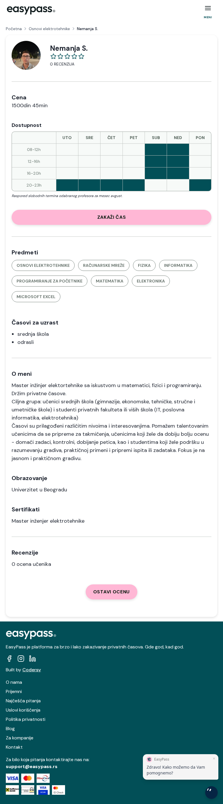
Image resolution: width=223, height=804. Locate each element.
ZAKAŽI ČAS (111, 217)
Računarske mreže (104, 265)
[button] (208, 8)
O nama (14, 682)
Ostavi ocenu (111, 592)
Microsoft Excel (36, 296)
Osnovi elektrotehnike (49, 28)
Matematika (109, 281)
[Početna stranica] (31, 10)
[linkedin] (32, 658)
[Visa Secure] (43, 790)
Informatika (178, 265)
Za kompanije (19, 738)
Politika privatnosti (25, 719)
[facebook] (9, 658)
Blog (10, 728)
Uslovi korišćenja (23, 710)
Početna (14, 28)
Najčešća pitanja (23, 701)
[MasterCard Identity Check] (58, 790)
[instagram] (20, 658)
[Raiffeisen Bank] (12, 790)
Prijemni (14, 691)
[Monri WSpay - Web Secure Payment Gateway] (27, 790)
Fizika (144, 265)
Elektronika (151, 281)
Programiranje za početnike (49, 281)
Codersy (31, 670)
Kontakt (14, 747)
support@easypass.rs (31, 766)
